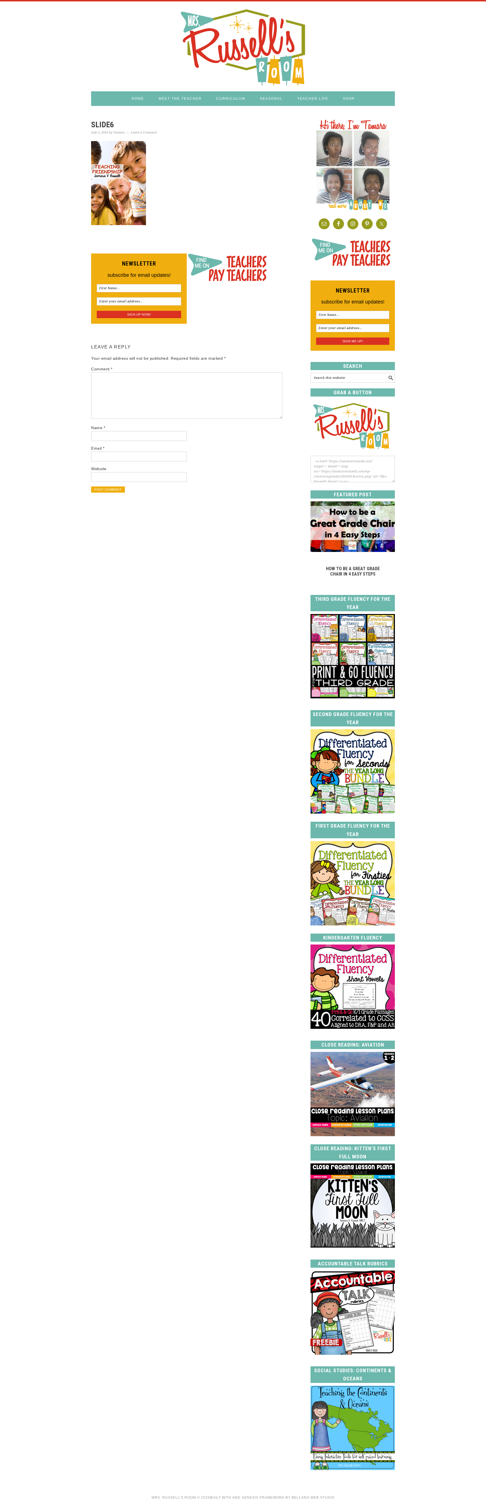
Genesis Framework (263, 1498)
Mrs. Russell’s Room (174, 1498)
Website (99, 468)
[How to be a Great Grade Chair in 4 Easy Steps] (352, 550)
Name (98, 427)
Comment (101, 369)
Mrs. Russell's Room (243, 46)
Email (98, 448)
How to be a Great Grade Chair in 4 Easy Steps (353, 571)
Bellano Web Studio (313, 1498)
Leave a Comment (143, 132)
